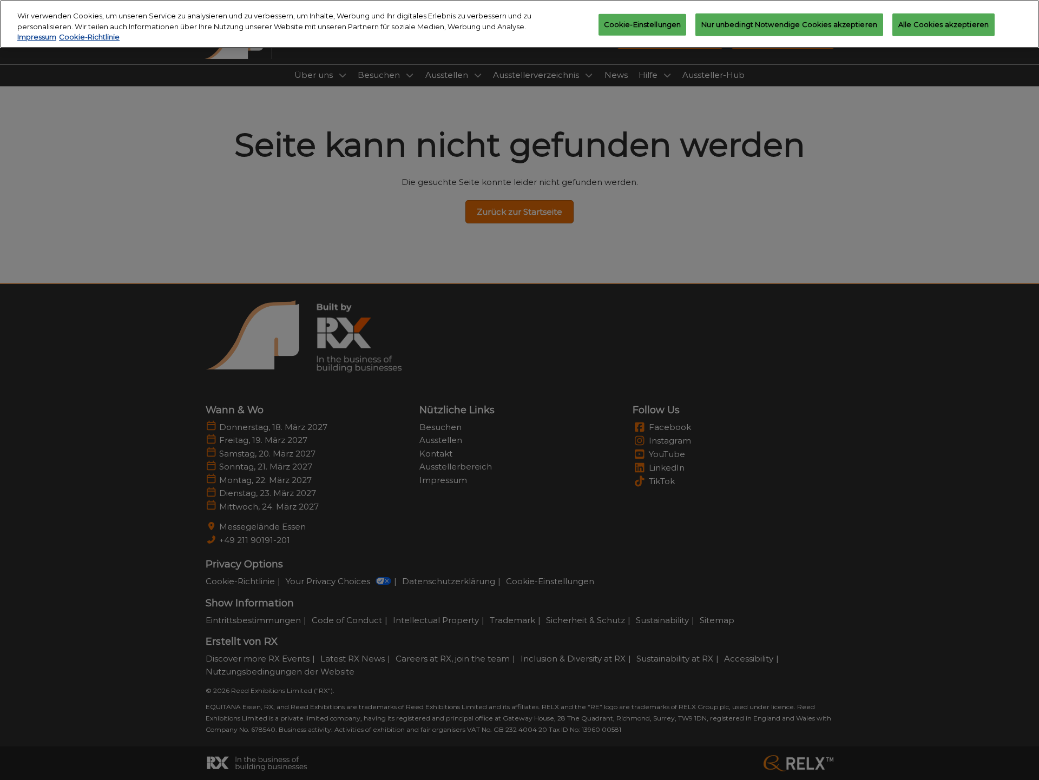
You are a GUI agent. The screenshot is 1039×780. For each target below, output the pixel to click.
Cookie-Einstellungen (642, 24)
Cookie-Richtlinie (89, 36)
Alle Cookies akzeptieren (943, 24)
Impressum (36, 36)
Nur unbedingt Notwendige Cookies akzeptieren (789, 24)
